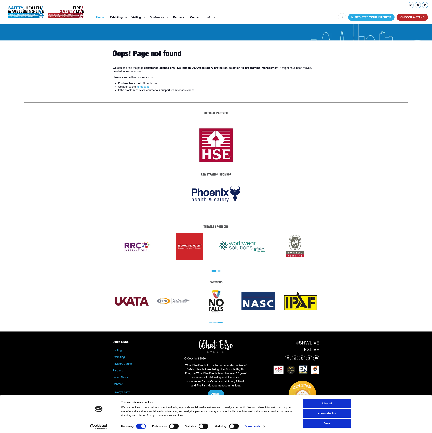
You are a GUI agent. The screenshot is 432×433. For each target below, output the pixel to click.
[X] (288, 358)
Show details (252, 426)
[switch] (174, 426)
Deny (327, 423)
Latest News (120, 377)
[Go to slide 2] (219, 271)
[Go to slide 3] (220, 322)
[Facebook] (418, 5)
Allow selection (327, 413)
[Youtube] (316, 358)
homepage (143, 86)
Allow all (327, 403)
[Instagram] (411, 5)
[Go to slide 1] (214, 271)
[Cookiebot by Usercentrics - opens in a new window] (99, 426)
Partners (178, 17)
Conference (157, 17)
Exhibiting (116, 17)
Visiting (136, 17)
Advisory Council (123, 363)
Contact (195, 17)
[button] (342, 17)
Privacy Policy (121, 392)
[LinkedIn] (425, 5)
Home (100, 17)
